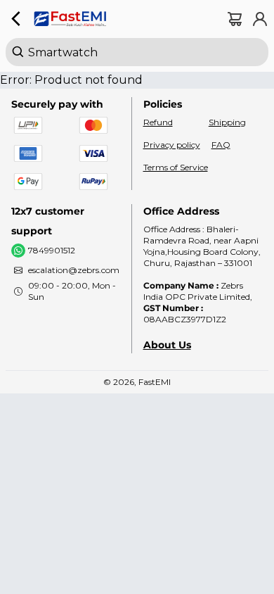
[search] (137, 52)
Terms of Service (175, 167)
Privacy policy (171, 144)
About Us (167, 345)
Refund (158, 122)
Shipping (227, 122)
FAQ (220, 144)
